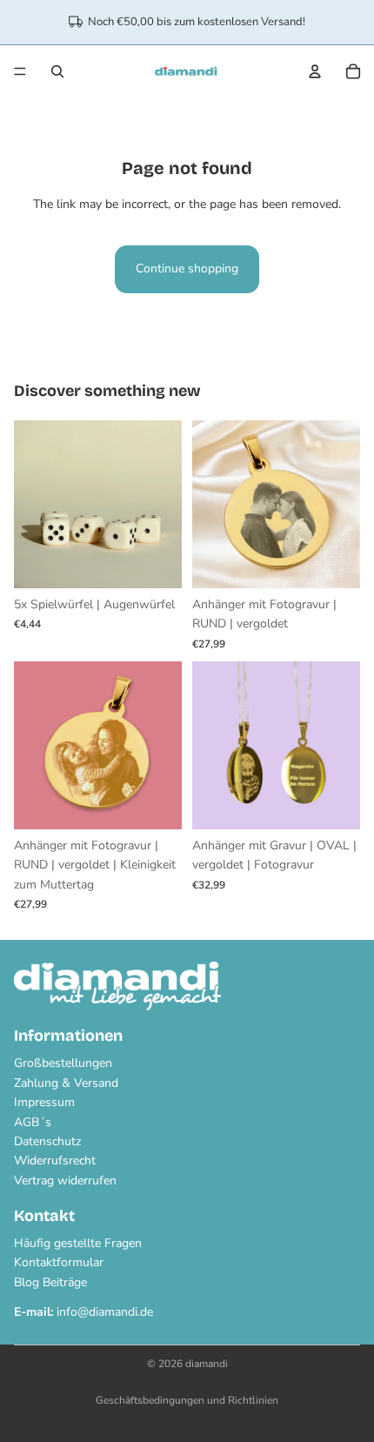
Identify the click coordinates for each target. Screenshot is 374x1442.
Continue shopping (187, 268)
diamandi (206, 1364)
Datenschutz (47, 1141)
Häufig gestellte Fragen (78, 1243)
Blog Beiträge (50, 1282)
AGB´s (32, 1122)
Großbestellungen (63, 1063)
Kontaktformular (59, 1262)
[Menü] (20, 71)
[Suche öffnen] (57, 71)
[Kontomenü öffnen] (315, 71)
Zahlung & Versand (66, 1083)
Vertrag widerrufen (65, 1180)
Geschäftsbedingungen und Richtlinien (187, 1400)
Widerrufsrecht (55, 1160)
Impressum (44, 1102)
